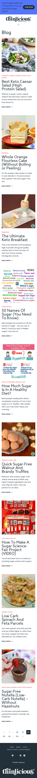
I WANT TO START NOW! (14, 396)
